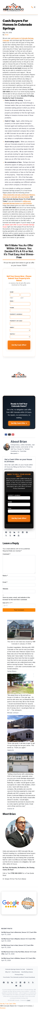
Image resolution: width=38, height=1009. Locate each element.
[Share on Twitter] (9, 434)
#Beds (12, 327)
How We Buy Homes (27, 972)
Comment (6, 554)
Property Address (16, 314)
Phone (12, 307)
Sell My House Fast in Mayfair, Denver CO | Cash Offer (18, 939)
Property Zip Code (16, 320)
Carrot (28, 1000)
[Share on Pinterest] (13, 434)
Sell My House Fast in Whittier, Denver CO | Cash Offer (18, 958)
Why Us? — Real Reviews (12, 972)
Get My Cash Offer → (19, 423)
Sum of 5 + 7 (7, 603)
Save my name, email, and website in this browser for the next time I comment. (16, 598)
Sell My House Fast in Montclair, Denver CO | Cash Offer (19, 932)
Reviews (2, 1008)
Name (12, 292)
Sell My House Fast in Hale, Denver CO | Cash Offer (17, 945)
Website (5, 589)
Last (22, 298)
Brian (6, 35)
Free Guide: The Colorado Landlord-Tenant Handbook (19, 977)
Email (12, 301)
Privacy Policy (19, 974)
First (11, 298)
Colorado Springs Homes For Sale (15, 969)
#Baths (13, 334)
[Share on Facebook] (6, 434)
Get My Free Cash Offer (8, 1004)
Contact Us (29, 969)
